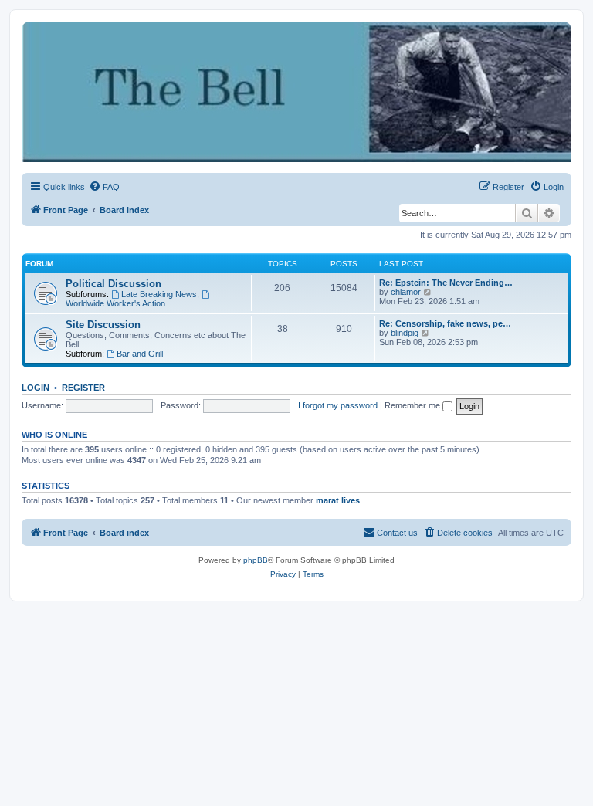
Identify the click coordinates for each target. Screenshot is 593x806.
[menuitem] (104, 187)
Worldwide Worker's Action (115, 303)
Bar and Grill (140, 353)
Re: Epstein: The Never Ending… (446, 282)
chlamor (406, 291)
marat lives (338, 500)
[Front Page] (34, 29)
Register (83, 387)
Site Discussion (103, 324)
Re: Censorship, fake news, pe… (445, 323)
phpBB (255, 560)
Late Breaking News (159, 294)
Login (35, 387)
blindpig (404, 332)
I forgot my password (338, 405)
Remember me (413, 405)
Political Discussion (113, 284)
